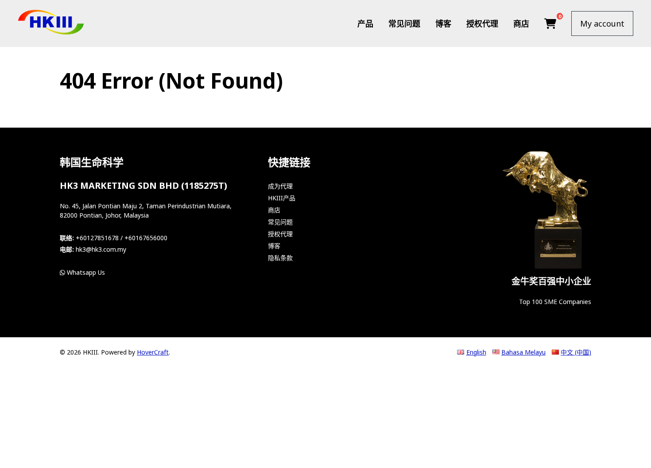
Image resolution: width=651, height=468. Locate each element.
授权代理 (482, 23)
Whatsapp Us (85, 272)
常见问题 (404, 23)
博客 (443, 23)
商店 (521, 23)
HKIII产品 (281, 198)
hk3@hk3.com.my (101, 249)
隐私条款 (280, 258)
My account (602, 23)
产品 (365, 23)
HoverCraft (153, 352)
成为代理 (280, 186)
